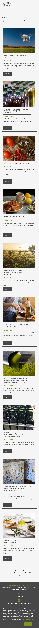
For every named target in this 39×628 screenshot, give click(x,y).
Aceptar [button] (28, 624)
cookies (9, 619)
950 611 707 (20, 596)
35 (20, 575)
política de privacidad (27, 619)
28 (14, 572)
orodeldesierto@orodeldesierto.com (19, 603)
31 (30, 572)
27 (9, 572)
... (23, 570)
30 (25, 572)
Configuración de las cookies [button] (15, 624)
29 (19, 572)
